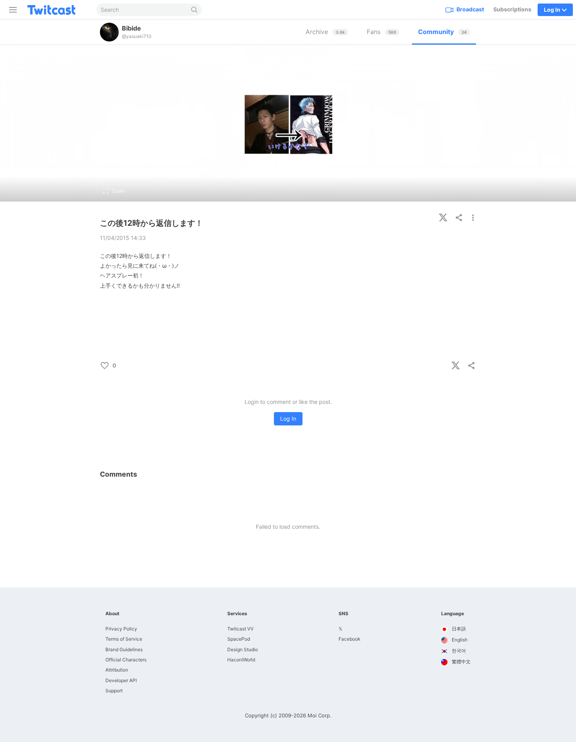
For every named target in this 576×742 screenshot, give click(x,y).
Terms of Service (123, 639)
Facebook (349, 639)
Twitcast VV (240, 629)
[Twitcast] (57, 9)
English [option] (459, 640)
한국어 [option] (458, 651)
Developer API (121, 680)
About (112, 613)
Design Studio (242, 649)
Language (452, 613)
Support (114, 690)
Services (237, 613)
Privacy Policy (121, 629)
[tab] (326, 32)
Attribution (116, 670)
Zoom (118, 191)
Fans (381, 32)
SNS (343, 613)
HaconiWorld (241, 660)
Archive (325, 32)
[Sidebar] (11, 10)
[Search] (194, 10)
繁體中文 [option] (461, 662)
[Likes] (126, 365)
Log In (288, 418)
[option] (456, 629)
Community (442, 32)
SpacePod (238, 639)
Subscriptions (512, 9)
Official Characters (126, 660)
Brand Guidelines (124, 649)
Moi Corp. (319, 715)
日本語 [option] (458, 629)
